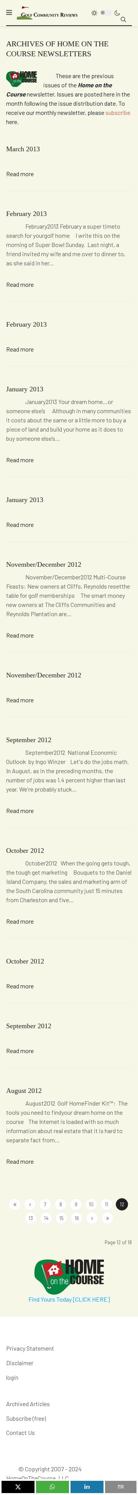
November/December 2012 (43, 564)
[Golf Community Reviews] (47, 12)
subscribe (117, 112)
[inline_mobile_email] (121, 1487)
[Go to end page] (107, 1218)
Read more (20, 173)
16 (77, 1218)
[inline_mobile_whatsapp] (52, 1487)
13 (31, 1218)
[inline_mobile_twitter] (18, 1487)
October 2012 (25, 850)
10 (91, 1204)
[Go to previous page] (30, 1204)
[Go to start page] (14, 1204)
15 (61, 1218)
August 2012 (24, 1090)
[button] (9, 12)
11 (106, 1204)
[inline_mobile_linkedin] (87, 1487)
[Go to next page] (92, 1218)
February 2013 (26, 214)
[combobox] (123, 19)
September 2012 (28, 740)
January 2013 (24, 389)
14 (46, 1218)
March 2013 (23, 149)
